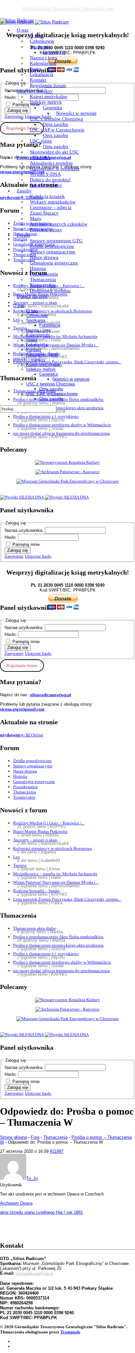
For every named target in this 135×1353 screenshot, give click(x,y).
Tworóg (20, 865)
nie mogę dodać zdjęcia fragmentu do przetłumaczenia (61, 433)
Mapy (36, 218)
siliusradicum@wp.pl (34, 1273)
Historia (38, 268)
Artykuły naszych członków (58, 224)
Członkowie (42, 41)
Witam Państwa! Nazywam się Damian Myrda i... (55, 882)
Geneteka (52, 107)
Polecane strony (46, 185)
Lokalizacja (41, 74)
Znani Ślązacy (44, 213)
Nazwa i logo (43, 57)
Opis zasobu (55, 124)
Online (21, 734)
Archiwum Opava (16, 1203)
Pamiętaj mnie (26, 544)
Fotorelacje (54, 52)
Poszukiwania (44, 274)
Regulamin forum (48, 85)
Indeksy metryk (46, 102)
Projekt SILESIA (33, 157)
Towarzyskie (43, 285)
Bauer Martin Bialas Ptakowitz (40, 831)
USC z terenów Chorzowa (56, 118)
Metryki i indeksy (35, 91)
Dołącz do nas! (32, 296)
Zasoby (24, 190)
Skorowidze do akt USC (54, 152)
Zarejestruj (14, 556)
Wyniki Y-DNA (45, 174)
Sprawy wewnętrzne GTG (56, 240)
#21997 (57, 1151)
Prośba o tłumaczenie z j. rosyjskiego (46, 416)
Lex (16, 856)
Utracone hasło (38, 556)
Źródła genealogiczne (52, 246)
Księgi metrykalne (48, 96)
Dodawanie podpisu (50, 290)
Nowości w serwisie (76, 113)
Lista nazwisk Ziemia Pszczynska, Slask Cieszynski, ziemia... (67, 899)
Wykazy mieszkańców (53, 201)
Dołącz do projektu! (50, 179)
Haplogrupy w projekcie (55, 168)
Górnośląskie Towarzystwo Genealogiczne (67, 8)
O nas (23, 30)
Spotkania (40, 46)
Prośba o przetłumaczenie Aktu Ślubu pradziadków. (58, 936)
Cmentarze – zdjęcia (50, 207)
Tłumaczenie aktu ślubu (34, 928)
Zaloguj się (17, 550)
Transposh (70, 1332)
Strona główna (13, 1137)
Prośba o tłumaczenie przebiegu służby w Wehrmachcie (62, 424)
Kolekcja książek (47, 196)
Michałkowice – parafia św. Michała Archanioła (55, 873)
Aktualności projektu (51, 163)
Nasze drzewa (44, 257)
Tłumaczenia (43, 279)
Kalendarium (43, 63)
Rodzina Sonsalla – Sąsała (36, 890)
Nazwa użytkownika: (25, 530)
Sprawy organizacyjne (52, 251)
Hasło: (11, 537)
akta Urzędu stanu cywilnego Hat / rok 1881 (41, 1212)
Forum (23, 235)
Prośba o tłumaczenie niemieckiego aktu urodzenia (58, 945)
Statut (35, 68)
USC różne (41, 140)
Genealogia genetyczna (54, 262)
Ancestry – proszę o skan (35, 839)
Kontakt (38, 80)
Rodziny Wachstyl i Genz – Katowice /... (49, 822)
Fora (35, 1137)
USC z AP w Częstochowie (57, 129)
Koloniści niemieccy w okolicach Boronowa (52, 848)
